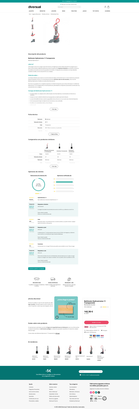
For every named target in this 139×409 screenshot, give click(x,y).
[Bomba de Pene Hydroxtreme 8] (58, 350)
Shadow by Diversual (75, 401)
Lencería (53, 11)
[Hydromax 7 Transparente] (37, 350)
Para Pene (74, 11)
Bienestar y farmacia (74, 391)
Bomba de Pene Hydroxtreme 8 (57, 356)
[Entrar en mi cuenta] (105, 7)
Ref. (85, 313)
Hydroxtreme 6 (90, 356)
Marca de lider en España (69, 1)
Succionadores (73, 387)
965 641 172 (96, 330)
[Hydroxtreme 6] (91, 350)
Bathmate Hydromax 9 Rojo (80, 356)
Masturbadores (73, 396)
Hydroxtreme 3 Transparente (68, 356)
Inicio (30, 14)
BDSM (63, 11)
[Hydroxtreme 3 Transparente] (69, 350)
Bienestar (42, 11)
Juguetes (31, 11)
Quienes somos (53, 387)
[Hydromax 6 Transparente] (47, 350)
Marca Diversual (53, 391)
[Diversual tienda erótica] (39, 6)
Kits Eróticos (72, 394)
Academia (107, 11)
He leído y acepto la (90, 375)
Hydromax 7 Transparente (35, 356)
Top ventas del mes (74, 398)
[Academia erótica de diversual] (96, 392)
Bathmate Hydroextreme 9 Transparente (100, 357)
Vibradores (72, 389)
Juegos (85, 11)
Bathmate (48, 119)
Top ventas (96, 11)
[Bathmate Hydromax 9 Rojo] (80, 350)
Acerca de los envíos (34, 391)
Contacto (31, 387)
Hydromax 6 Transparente (46, 356)
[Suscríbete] (101, 372)
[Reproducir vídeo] (57, 317)
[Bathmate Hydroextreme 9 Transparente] (102, 350)
